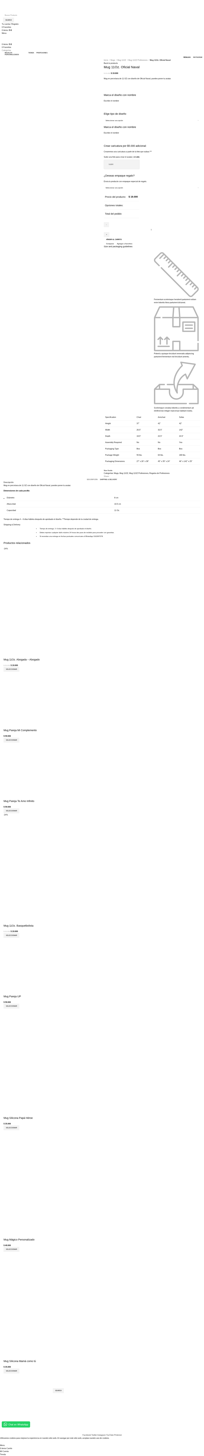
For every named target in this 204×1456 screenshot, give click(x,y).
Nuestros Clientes (111, 1389)
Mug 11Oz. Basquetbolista (18, 925)
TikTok (174, 1398)
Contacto (107, 1384)
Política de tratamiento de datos (151, 1389)
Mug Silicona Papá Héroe (18, 1117)
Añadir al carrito (114, 239)
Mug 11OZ (122, 60)
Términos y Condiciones (148, 1384)
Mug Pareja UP (12, 996)
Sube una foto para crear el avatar (122, 157)
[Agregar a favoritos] (19, 655)
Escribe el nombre (111, 101)
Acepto (5, 1442)
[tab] (92, 479)
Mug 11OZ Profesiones (138, 60)
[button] (11, 669)
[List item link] (25, 1412)
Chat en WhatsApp (18, 1424)
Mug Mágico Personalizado (19, 1239)
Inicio (106, 60)
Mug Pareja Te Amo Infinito (19, 801)
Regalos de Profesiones (159, 473)
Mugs (113, 60)
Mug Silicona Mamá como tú (20, 1361)
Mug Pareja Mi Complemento (20, 730)
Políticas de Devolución (148, 1393)
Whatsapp (176, 1393)
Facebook (176, 1389)
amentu (186, 357)
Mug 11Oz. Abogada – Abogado (22, 659)
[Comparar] (6, 655)
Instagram (176, 1384)
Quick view (13, 655)
